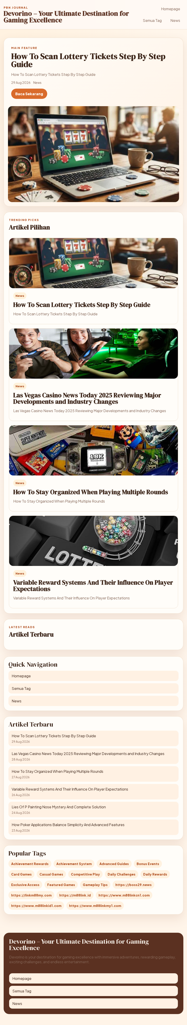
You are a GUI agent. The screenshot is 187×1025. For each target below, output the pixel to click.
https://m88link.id (75, 895)
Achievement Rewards (30, 864)
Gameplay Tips (95, 885)
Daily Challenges (121, 874)
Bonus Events (148, 864)
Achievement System (74, 864)
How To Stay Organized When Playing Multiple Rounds (90, 492)
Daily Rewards (155, 874)
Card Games (21, 874)
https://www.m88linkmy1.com (95, 906)
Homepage (170, 8)
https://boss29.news (133, 885)
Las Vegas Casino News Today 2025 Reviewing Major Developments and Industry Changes (87, 398)
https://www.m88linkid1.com (36, 906)
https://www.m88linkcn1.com (124, 895)
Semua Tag (152, 20)
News (175, 20)
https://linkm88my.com (31, 895)
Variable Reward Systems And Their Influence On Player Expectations (93, 585)
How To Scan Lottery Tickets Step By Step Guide (81, 304)
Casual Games (51, 874)
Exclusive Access (25, 885)
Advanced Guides (114, 864)
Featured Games (61, 885)
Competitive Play (85, 874)
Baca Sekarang (29, 93)
